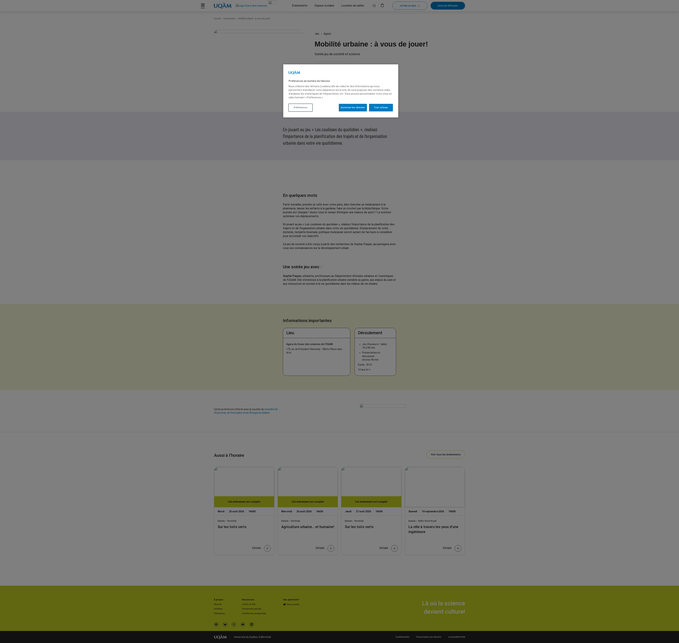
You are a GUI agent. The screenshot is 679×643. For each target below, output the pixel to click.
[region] (340, 90)
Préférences (300, 107)
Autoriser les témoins (353, 107)
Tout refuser (381, 107)
